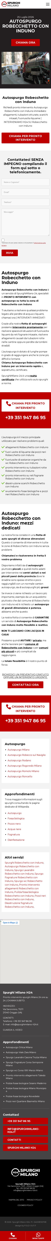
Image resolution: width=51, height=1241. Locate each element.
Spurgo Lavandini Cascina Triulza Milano (26, 1057)
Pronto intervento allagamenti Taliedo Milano (25, 1077)
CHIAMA (13, 1238)
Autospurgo (15, 813)
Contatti (14, 1139)
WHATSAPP (38, 1238)
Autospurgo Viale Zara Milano (21, 1052)
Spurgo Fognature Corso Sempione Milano (24, 1064)
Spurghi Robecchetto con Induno (24, 862)
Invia (9, 252)
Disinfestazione (16, 840)
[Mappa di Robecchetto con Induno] (25, 951)
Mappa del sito (16, 1200)
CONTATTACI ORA (25, 685)
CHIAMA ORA (25, 42)
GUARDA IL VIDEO (12, 1030)
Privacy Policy (34, 1200)
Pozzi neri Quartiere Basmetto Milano (25, 1101)
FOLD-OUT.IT (30, 1226)
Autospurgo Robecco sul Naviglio (27, 755)
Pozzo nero (14, 823)
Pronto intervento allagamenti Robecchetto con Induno (22, 888)
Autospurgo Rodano (19, 760)
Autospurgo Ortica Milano (19, 1047)
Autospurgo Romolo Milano (23, 771)
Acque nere (14, 829)
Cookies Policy (25, 1205)
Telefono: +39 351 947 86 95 (17, 1021)
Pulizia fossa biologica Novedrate (23, 1096)
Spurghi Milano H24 (22, 1147)
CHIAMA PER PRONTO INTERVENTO (25, 137)
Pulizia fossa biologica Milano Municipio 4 (26, 1089)
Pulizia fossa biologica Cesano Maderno (26, 1083)
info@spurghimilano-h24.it (23, 1130)
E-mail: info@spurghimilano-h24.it (20, 1024)
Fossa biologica (16, 818)
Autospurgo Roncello (20, 776)
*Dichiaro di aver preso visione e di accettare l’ (24, 244)
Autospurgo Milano (19, 749)
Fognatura (14, 834)
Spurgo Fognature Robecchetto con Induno (24, 877)
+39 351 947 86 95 (19, 1121)
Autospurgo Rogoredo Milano (25, 765)
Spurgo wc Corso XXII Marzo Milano (24, 1070)
